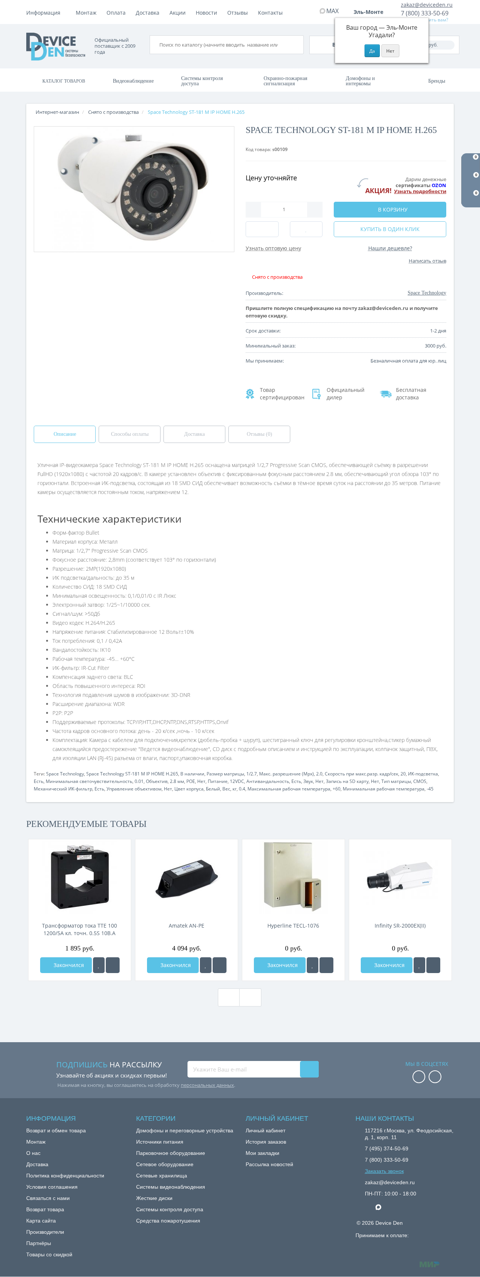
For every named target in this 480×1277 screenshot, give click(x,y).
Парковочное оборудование (170, 1153)
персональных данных (207, 1085)
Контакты (270, 12)
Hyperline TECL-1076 (293, 925)
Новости (206, 12)
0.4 (242, 789)
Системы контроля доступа (202, 81)
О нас (33, 1153)
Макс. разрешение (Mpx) (286, 774)
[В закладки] (99, 965)
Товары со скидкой (49, 1254)
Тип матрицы (396, 781)
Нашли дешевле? (390, 248)
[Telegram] (368, 1207)
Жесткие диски (154, 1198)
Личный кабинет (265, 1130)
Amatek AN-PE (186, 925)
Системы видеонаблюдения (170, 1187)
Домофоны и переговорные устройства (184, 1130)
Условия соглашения (52, 1187)
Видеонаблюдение (133, 81)
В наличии (192, 774)
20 (403, 774)
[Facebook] (418, 1077)
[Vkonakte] (435, 1077)
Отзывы (237, 12)
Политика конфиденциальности (65, 1176)
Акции (178, 12)
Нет (201, 781)
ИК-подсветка (423, 774)
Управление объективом (134, 789)
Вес (226, 789)
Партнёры (38, 1243)
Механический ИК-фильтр (63, 789)
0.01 (139, 781)
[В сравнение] (113, 965)
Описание (65, 434)
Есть (39, 781)
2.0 (319, 774)
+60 (336, 789)
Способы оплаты (129, 434)
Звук (308, 781)
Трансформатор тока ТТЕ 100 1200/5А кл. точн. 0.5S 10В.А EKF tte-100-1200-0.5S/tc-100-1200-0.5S (79, 929)
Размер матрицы (225, 774)
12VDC (237, 781)
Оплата (116, 12)
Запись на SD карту (347, 781)
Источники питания (159, 1142)
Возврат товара (45, 1209)
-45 (430, 789)
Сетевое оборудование (165, 1164)
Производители (45, 1232)
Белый (213, 789)
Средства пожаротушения (168, 1221)
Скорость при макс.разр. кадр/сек (361, 774)
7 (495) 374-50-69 (386, 1149)
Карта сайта (41, 1221)
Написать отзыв (427, 260)
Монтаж (86, 12)
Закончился (68, 965)
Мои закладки (262, 1153)
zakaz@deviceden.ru (427, 4)
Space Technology (65, 774)
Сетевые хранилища (161, 1176)
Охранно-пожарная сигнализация (285, 81)
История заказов (266, 1142)
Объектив (157, 781)
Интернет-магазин (57, 112)
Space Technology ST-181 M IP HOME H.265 (132, 774)
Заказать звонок (384, 1171)
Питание (218, 781)
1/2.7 (251, 774)
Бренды (436, 81)
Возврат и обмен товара (56, 1130)
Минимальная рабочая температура (383, 789)
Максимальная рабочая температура (289, 789)
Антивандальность (267, 781)
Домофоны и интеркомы (360, 81)
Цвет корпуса (189, 789)
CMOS (419, 781)
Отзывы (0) (259, 434)
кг (234, 789)
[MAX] (382, 1205)
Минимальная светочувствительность (89, 781)
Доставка (147, 12)
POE (190, 781)
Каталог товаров (63, 81)
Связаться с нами (48, 1198)
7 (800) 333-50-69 (424, 13)
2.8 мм (177, 781)
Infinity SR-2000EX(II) (400, 925)
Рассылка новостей (269, 1164)
